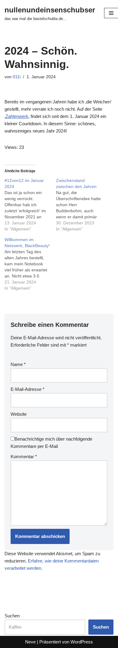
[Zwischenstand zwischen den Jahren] (81, 204)
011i (17, 77)
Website (19, 414)
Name (18, 364)
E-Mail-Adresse (27, 389)
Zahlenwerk (16, 116)
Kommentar (24, 456)
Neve (30, 641)
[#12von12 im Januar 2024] (30, 204)
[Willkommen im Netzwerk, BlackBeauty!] (30, 264)
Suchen (12, 615)
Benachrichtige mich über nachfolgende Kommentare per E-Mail (51, 442)
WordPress (81, 641)
